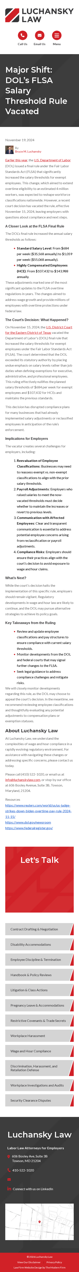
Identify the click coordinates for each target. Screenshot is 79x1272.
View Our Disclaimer (29, 1262)
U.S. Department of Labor (52, 160)
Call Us (22, 44)
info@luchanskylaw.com (22, 780)
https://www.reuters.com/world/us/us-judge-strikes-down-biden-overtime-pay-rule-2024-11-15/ (38, 811)
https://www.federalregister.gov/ (29, 828)
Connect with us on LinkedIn (33, 1189)
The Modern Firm (56, 1267)
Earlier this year (16, 160)
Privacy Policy (54, 1262)
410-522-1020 (23, 1170)
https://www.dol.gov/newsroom (28, 822)
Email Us (40, 44)
